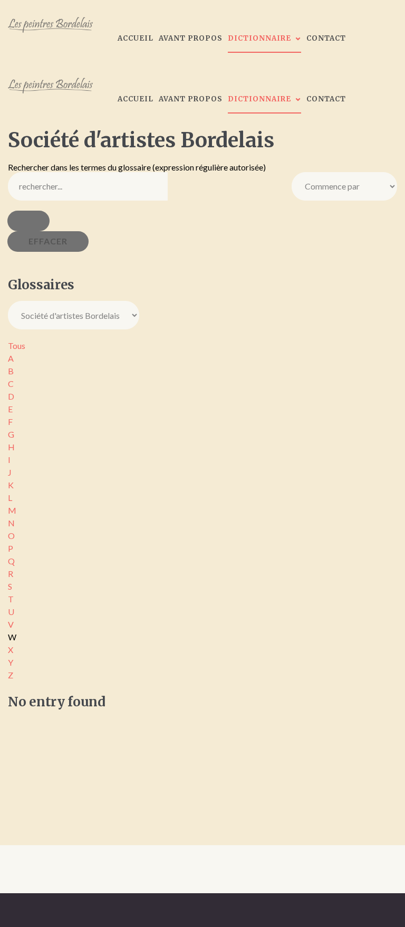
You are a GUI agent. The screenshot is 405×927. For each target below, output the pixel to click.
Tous (16, 345)
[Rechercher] (28, 221)
